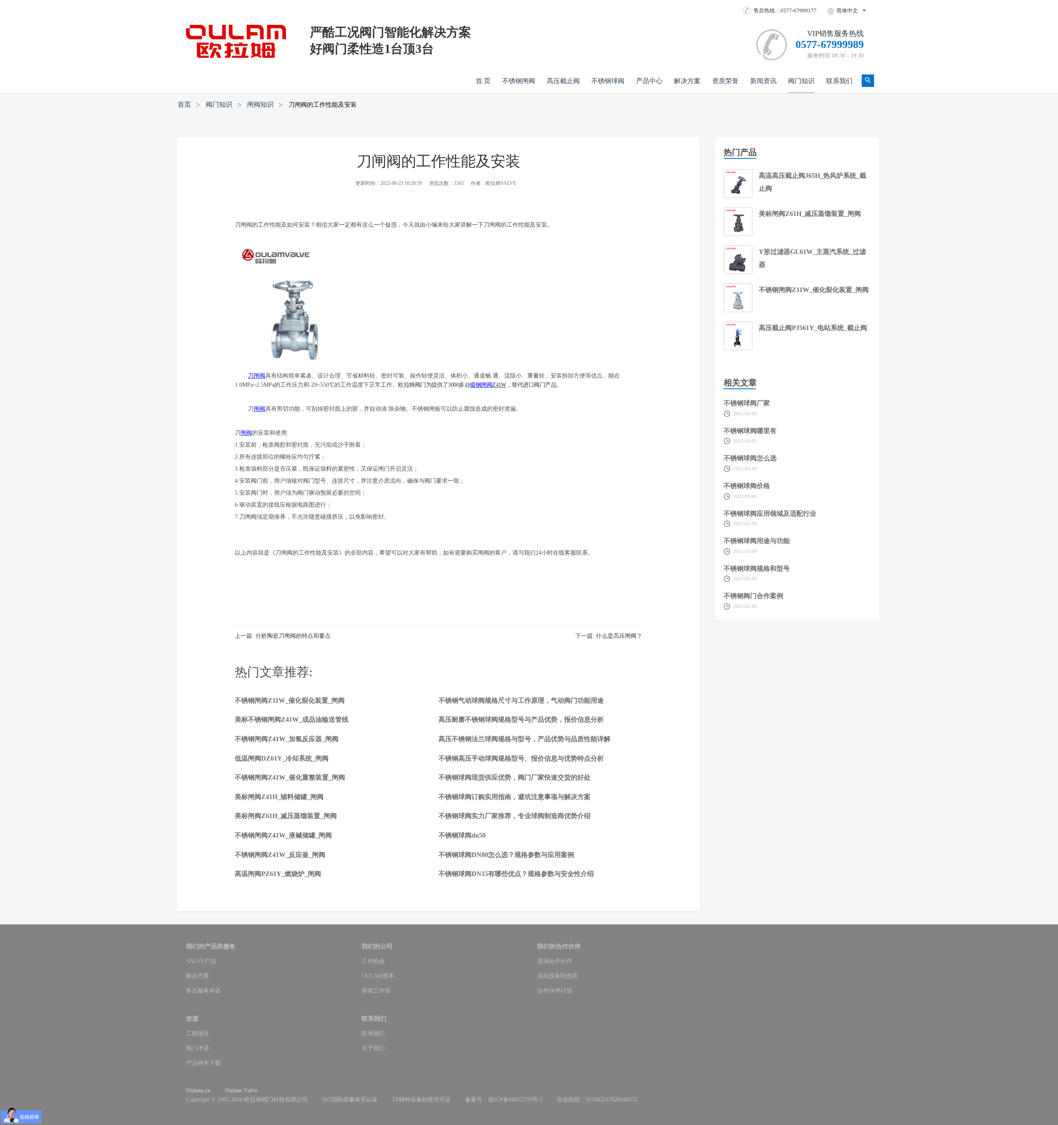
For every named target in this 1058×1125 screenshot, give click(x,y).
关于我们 (373, 1048)
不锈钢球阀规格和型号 (757, 568)
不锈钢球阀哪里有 (750, 430)
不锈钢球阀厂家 (747, 403)
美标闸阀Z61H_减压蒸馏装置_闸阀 (286, 815)
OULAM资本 (378, 976)
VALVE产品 (201, 961)
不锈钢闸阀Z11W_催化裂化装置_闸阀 (290, 700)
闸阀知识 (260, 104)
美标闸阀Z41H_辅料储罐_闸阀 (279, 796)
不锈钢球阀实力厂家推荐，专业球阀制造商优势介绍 (514, 815)
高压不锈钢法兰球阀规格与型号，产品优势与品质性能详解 (524, 738)
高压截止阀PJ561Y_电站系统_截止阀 (813, 327)
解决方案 (687, 80)
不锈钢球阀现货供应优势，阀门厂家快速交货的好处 (514, 777)
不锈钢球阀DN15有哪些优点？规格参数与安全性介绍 (516, 873)
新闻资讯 (763, 80)
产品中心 (649, 80)
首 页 (483, 80)
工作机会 (373, 961)
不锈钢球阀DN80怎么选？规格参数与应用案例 (506, 854)
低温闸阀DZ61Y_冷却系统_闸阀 (282, 758)
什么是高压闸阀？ (619, 636)
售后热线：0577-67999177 (785, 10)
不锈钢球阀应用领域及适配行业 (770, 513)
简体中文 (847, 10)
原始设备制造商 (557, 976)
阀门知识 (801, 80)
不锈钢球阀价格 (747, 485)
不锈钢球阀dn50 (462, 835)
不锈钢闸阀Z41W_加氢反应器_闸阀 (286, 738)
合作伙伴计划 (554, 991)
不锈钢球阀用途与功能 (757, 540)
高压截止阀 (563, 80)
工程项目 (197, 1033)
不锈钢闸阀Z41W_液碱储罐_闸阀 (283, 835)
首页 (184, 104)
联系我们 (839, 80)
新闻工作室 (376, 991)
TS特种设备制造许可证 (421, 1099)
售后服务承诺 (203, 991)
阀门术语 (197, 1048)
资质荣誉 (725, 80)
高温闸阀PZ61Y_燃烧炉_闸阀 (278, 873)
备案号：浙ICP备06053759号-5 (504, 1099)
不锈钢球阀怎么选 (750, 458)
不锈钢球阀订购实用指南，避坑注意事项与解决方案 (514, 796)
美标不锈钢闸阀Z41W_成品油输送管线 (291, 719)
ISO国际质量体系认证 (350, 1099)
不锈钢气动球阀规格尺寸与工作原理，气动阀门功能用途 (521, 700)
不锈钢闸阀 (518, 80)
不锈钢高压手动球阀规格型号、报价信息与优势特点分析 (521, 758)
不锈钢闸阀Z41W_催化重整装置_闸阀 (290, 777)
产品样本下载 (203, 1063)
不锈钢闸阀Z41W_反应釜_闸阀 (280, 854)
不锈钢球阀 (607, 80)
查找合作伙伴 (554, 961)
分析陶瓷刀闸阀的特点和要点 (293, 636)
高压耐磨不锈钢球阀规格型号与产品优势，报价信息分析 (521, 719)
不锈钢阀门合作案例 (753, 595)
